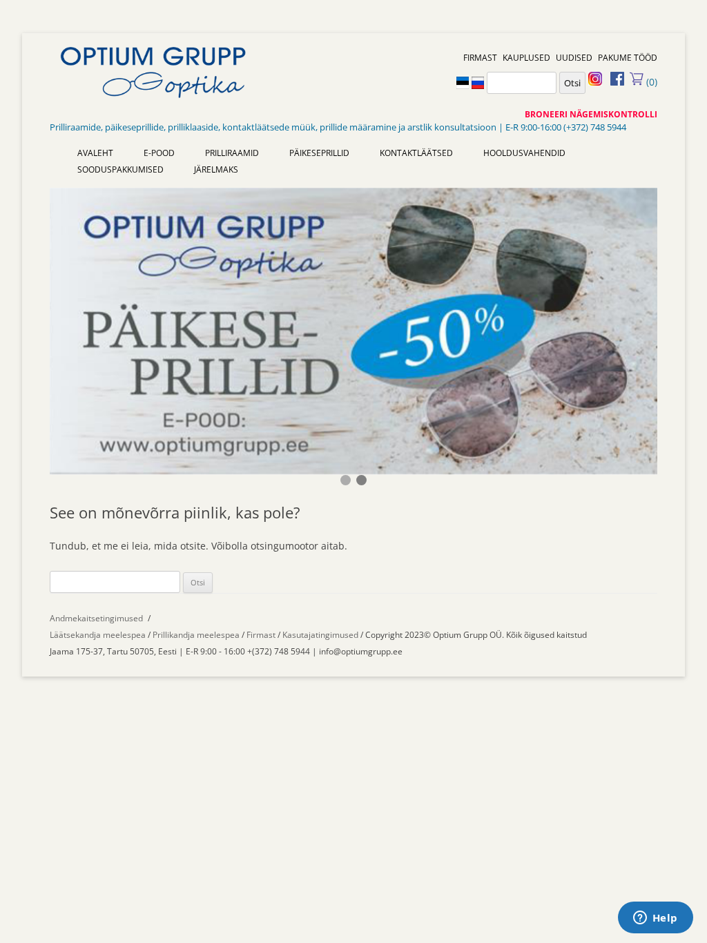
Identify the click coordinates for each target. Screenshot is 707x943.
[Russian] (478, 81)
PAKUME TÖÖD (627, 58)
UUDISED (574, 58)
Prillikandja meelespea (196, 635)
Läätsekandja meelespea (98, 635)
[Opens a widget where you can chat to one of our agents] (655, 919)
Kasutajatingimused (320, 635)
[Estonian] (462, 81)
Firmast (262, 635)
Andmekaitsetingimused (96, 618)
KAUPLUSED (526, 58)
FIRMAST (480, 58)
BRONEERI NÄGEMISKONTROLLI (591, 114)
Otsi (572, 83)
